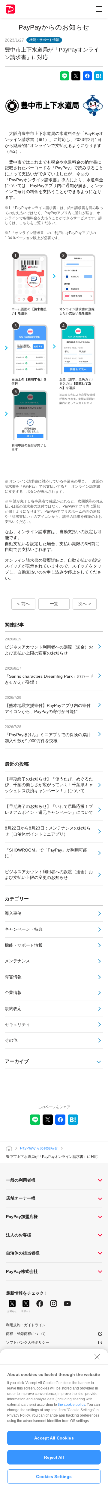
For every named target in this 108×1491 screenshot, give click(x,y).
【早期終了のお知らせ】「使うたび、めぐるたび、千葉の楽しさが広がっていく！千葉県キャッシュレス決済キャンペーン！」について (49, 785)
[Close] (97, 1356)
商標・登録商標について (26, 1334)
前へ (25, 603)
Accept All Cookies (54, 1438)
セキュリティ (17, 1024)
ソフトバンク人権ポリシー (27, 1342)
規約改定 (13, 1008)
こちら (24, 223)
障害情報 (13, 976)
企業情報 (13, 992)
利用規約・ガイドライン (26, 1325)
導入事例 (13, 913)
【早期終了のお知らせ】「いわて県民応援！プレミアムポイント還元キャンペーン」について (49, 809)
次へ (82, 603)
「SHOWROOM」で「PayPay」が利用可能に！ (46, 853)
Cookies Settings (54, 1476)
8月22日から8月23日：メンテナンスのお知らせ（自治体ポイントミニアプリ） (48, 831)
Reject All (54, 1457)
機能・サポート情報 (24, 945)
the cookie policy (71, 1404)
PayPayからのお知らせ (54, 27)
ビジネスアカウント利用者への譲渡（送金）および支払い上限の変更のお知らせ (49, 874)
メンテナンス (17, 960)
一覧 (54, 603)
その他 (11, 1040)
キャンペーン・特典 (24, 929)
